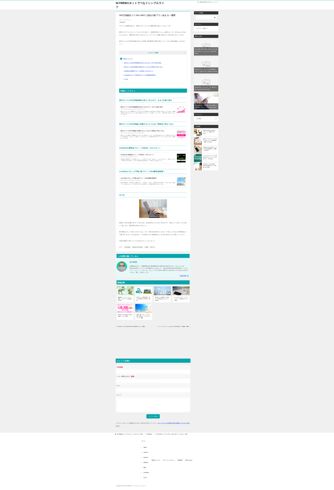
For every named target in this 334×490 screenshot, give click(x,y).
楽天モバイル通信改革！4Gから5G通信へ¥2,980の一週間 (143, 299)
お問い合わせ (188, 460)
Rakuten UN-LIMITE (137, 247)
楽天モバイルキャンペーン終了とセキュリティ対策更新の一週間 (210, 140)
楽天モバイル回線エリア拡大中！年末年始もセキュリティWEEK (162, 299)
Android (146, 452)
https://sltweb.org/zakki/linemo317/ (129, 156)
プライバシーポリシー (169, 460)
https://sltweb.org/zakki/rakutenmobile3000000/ (132, 133)
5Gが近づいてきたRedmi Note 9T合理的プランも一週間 (131, 326)
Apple (145, 447)
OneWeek (122, 22)
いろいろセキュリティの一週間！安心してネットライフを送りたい (210, 157)
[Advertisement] (153, 344)
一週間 (146, 247)
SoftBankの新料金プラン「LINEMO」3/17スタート (138, 71)
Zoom (145, 477)
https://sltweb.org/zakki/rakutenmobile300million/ (133, 109)
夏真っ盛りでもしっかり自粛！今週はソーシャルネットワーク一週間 (144, 316)
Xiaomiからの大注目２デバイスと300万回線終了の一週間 (210, 149)
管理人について (156, 460)
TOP (130, 434)
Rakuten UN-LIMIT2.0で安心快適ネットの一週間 (125, 315)
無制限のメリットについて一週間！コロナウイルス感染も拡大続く (125, 299)
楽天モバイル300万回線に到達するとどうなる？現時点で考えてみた (143, 67)
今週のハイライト (128, 58)
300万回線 (127, 247)
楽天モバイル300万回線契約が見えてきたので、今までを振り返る (142, 62)
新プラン (152, 247)
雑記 (145, 467)
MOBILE (146, 462)
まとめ (126, 79)
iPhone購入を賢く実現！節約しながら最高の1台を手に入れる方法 (206, 51)
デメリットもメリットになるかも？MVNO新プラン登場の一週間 (173, 326)
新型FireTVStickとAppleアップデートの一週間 (209, 132)
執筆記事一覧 (184, 276)
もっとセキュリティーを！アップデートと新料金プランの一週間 (181, 299)
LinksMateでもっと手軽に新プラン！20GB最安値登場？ (140, 75)
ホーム (143, 441)
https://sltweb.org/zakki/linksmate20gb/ (130, 180)
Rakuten (146, 457)
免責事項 (180, 460)
